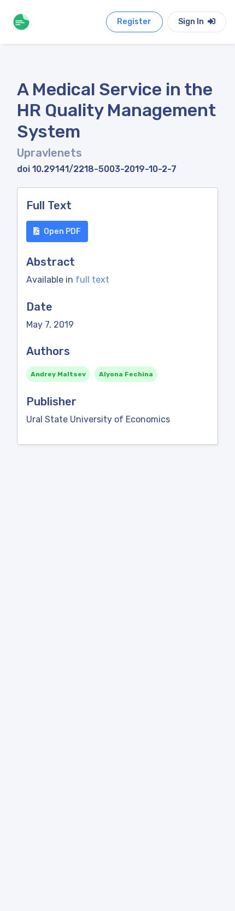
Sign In (191, 21)
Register (134, 21)
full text (92, 279)
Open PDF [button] (62, 231)
